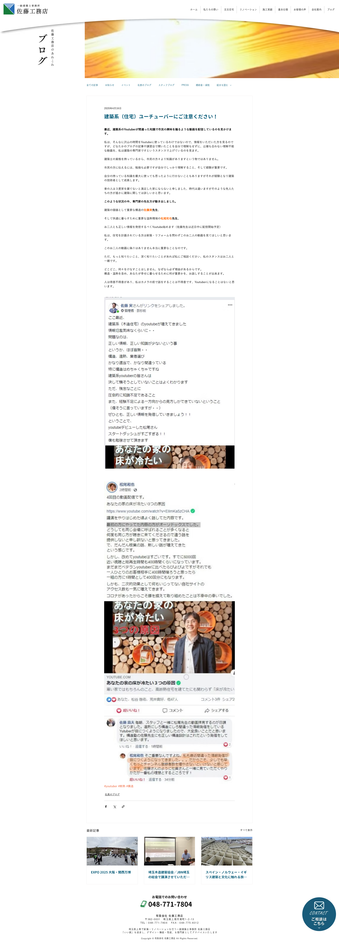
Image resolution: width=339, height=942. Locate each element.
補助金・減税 (203, 85)
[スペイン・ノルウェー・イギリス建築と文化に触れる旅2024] (226, 851)
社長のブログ (144, 85)
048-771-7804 (167, 904)
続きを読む (222, 85)
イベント (125, 85)
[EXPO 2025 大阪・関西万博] (112, 851)
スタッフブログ (166, 85)
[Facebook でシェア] (106, 806)
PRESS (185, 85)
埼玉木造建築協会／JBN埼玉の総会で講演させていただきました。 (169, 874)
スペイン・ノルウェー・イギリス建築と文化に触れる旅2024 (226, 874)
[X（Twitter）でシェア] (114, 806)
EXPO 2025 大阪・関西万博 (111, 872)
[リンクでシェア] (123, 806)
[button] (316, 9)
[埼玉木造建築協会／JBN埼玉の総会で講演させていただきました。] (169, 851)
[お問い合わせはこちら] (319, 914)
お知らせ (109, 85)
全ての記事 (92, 85)
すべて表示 (246, 830)
